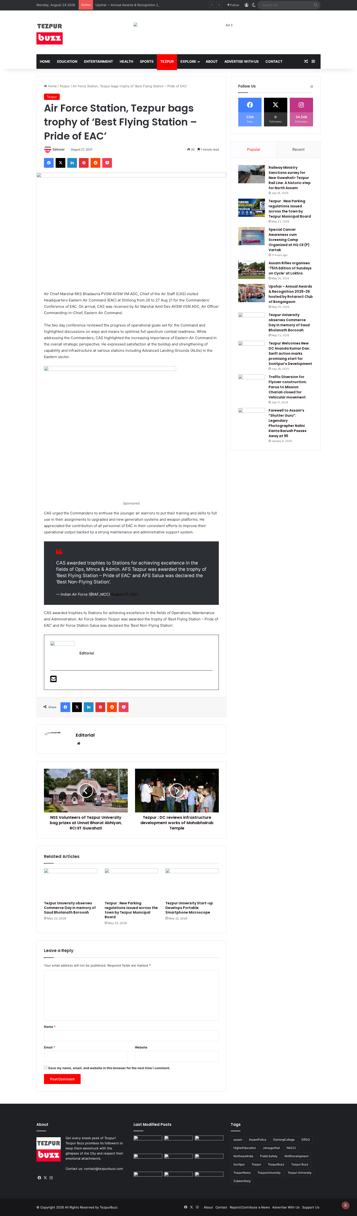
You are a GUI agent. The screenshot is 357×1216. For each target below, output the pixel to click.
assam (237, 1139)
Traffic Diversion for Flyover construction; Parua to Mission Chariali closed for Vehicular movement (288, 387)
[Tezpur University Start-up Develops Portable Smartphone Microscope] (192, 883)
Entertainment (98, 61)
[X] (45, 1178)
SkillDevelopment (296, 1156)
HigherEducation (244, 1148)
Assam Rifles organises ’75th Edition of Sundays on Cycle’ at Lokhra (290, 268)
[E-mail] (53, 680)
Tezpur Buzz (299, 1164)
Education (67, 61)
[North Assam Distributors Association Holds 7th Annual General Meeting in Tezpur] (209, 1162)
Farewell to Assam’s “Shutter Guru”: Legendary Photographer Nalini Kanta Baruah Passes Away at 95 (287, 423)
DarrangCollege (284, 1139)
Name (50, 1027)
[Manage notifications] (345, 1205)
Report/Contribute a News (250, 1207)
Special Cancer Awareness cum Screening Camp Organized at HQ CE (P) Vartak (289, 239)
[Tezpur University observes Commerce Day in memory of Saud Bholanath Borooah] (70, 883)
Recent (298, 149)
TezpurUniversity (269, 1172)
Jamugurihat (271, 1148)
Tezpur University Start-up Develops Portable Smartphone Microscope (189, 908)
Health (126, 61)
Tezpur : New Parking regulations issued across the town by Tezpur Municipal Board (131, 910)
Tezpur (167, 61)
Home (45, 61)
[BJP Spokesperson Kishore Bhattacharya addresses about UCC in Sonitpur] (209, 1144)
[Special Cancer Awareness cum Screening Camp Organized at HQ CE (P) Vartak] (251, 236)
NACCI (291, 1148)
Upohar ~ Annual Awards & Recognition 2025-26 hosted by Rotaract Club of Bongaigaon (162, 5)
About (212, 61)
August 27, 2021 (124, 594)
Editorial (58, 149)
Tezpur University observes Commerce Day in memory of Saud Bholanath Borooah (70, 908)
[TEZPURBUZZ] (49, 32)
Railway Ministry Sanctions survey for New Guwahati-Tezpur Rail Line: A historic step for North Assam (290, 177)
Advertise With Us (241, 61)
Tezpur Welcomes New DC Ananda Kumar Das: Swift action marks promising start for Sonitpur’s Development (290, 353)
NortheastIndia (243, 1156)
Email (49, 1047)
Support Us (310, 1207)
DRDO (305, 1139)
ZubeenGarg (241, 1181)
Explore (188, 61)
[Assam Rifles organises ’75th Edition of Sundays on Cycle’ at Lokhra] (251, 270)
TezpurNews (242, 1172)
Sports (146, 61)
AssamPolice (257, 1139)
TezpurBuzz (276, 1164)
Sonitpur (239, 1164)
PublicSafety (269, 1156)
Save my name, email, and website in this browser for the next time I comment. (109, 1068)
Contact (273, 61)
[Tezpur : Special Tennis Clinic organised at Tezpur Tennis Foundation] (178, 1144)
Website (141, 1047)
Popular (253, 149)
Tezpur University (300, 1172)
